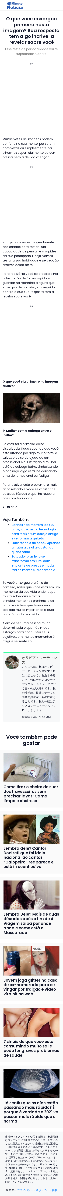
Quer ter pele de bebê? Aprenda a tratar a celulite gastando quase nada (36, 547)
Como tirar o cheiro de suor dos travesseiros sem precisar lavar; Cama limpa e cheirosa (31, 793)
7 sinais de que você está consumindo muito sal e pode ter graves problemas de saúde (31, 1048)
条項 (38, 1190)
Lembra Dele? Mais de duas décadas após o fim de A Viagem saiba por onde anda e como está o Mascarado (31, 923)
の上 (46, 1190)
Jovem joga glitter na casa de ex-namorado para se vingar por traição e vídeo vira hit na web (31, 987)
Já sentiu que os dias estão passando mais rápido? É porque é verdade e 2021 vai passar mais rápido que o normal (31, 1112)
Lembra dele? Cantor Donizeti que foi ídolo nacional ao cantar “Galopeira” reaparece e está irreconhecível (29, 858)
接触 (54, 1190)
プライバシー (25, 1190)
